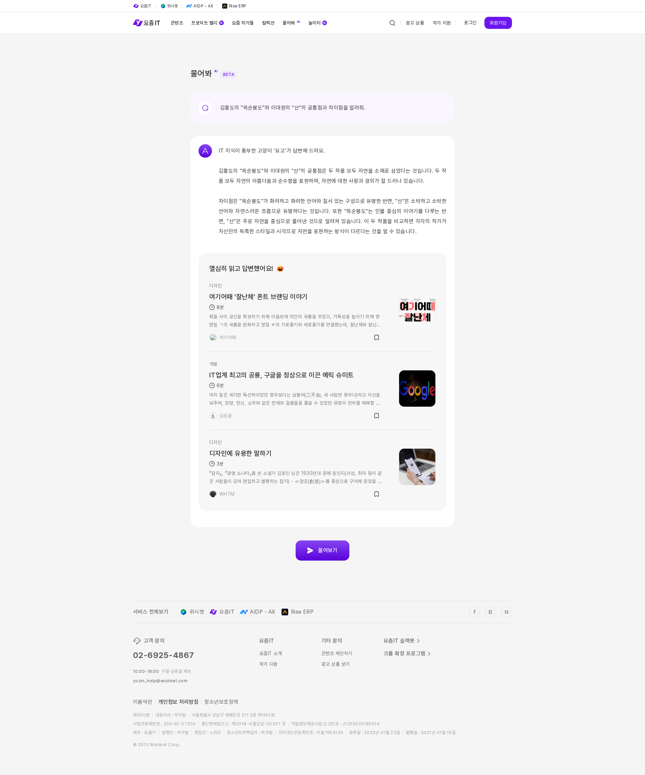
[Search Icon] (392, 23)
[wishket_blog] (490, 612)
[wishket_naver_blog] (506, 612)
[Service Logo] (146, 23)
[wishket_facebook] (474, 612)
